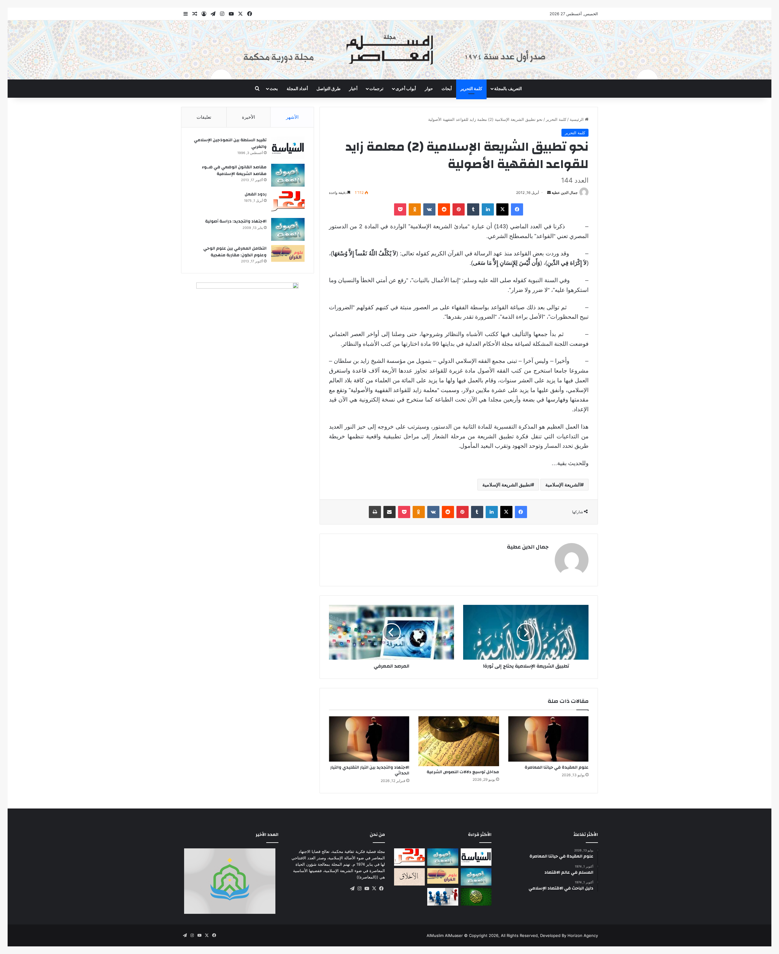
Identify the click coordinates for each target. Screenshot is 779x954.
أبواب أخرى (406, 88)
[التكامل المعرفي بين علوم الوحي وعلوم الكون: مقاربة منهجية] (288, 253)
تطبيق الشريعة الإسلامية (506, 485)
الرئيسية (577, 119)
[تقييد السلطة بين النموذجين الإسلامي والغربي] (288, 148)
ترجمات (376, 88)
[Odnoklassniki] (415, 209)
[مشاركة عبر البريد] (389, 512)
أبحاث (447, 88)
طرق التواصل (328, 88)
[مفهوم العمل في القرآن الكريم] (476, 896)
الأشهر (292, 117)
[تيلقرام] (352, 888)
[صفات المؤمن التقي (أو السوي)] (409, 877)
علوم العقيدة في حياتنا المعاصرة (557, 767)
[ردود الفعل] (288, 202)
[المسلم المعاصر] (389, 50)
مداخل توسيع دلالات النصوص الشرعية (463, 772)
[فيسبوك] (517, 209)
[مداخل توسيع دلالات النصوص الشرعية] (458, 741)
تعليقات (204, 117)
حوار (429, 88)
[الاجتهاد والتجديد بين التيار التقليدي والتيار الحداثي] (369, 739)
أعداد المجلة (297, 88)
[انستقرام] (359, 888)
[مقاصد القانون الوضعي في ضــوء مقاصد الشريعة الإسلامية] (288, 175)
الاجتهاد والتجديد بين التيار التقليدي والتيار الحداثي (369, 770)
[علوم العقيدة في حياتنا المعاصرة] (548, 739)
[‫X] (502, 209)
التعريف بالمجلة (508, 88)
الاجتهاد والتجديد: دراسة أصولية (236, 221)
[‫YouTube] (366, 888)
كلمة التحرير (471, 88)
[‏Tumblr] (473, 209)
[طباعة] (375, 512)
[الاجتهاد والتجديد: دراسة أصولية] (288, 229)
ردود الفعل (256, 194)
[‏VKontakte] (429, 209)
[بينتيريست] (458, 209)
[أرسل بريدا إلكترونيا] (549, 192)
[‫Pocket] (400, 209)
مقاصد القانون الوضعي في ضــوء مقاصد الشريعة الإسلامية (234, 170)
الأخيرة (248, 117)
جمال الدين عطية (565, 192)
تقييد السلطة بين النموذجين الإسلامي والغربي (230, 143)
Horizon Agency (583, 935)
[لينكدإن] (488, 209)
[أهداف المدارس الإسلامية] (442, 896)
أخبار (353, 88)
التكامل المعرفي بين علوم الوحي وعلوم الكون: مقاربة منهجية (235, 251)
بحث (274, 88)
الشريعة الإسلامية (563, 485)
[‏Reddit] (444, 209)
